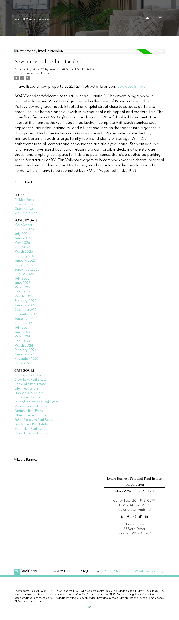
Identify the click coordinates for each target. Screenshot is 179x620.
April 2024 (22, 341)
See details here (131, 87)
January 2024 (25, 354)
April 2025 (22, 292)
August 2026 (24, 229)
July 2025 (22, 278)
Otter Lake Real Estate (30, 415)
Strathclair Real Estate (30, 428)
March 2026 (23, 251)
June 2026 (22, 238)
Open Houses (24, 208)
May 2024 (22, 336)
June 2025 (22, 283)
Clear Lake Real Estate (30, 379)
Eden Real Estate (26, 388)
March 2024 (23, 345)
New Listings (23, 204)
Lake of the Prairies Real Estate (36, 402)
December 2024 (26, 309)
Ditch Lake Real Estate (30, 384)
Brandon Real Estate (38, 73)
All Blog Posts (24, 199)
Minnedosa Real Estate (31, 406)
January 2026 (25, 260)
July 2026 (22, 234)
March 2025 (23, 296)
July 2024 (22, 327)
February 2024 (25, 350)
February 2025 (25, 301)
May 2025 (22, 287)
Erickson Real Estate (28, 393)
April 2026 (22, 247)
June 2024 (22, 332)
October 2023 (24, 363)
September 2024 (27, 318)
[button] (122, 516)
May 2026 (22, 242)
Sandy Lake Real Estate (31, 424)
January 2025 (25, 305)
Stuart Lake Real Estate (31, 433)
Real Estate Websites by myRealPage (143, 571)
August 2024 (24, 323)
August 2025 (24, 274)
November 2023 (26, 359)
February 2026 (25, 256)
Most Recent (23, 225)
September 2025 (27, 269)
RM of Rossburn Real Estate (33, 419)
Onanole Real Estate (29, 411)
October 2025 (24, 265)
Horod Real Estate (27, 397)
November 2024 (26, 314)
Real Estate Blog (26, 213)
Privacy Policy (112, 571)
